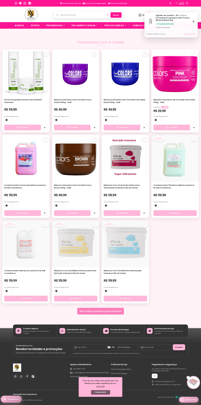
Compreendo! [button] (100, 392)
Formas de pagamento (121, 369)
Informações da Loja (71, 3)
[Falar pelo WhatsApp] (21, 376)
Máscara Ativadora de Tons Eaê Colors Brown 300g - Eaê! (72, 186)
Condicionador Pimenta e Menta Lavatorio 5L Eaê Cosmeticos (173, 186)
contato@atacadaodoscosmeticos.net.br (89, 372)
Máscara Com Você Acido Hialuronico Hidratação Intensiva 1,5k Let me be (122, 186)
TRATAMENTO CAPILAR (83, 25)
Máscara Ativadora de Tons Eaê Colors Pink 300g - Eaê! (174, 101)
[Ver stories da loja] (31, 15)
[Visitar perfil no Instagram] (25, 3)
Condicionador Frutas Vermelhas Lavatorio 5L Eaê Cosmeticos (25, 186)
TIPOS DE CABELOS (114, 25)
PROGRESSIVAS (54, 25)
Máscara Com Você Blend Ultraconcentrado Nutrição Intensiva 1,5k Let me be (75, 272)
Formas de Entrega (118, 3)
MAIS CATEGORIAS (174, 25)
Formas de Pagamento (95, 3)
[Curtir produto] (45, 53)
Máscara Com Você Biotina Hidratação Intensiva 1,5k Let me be (123, 272)
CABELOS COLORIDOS (144, 25)
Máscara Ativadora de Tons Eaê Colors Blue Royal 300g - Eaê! (124, 101)
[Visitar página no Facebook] (30, 3)
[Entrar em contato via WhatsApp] (16, 3)
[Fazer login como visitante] (170, 3)
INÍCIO (20, 25)
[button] (46, 72)
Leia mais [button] (100, 386)
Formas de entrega (119, 373)
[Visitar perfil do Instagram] (15, 376)
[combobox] (112, 347)
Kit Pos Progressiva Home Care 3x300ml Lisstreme (23, 101)
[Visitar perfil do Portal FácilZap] (20, 3)
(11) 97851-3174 (79, 369)
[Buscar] (108, 15)
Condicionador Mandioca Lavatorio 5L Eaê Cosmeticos (24, 272)
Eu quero (179, 347)
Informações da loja (78, 376)
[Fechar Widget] (188, 377)
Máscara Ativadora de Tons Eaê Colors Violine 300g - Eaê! (72, 101)
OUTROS (35, 25)
